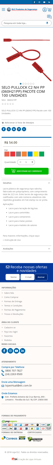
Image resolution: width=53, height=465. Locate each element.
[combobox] (26, 23)
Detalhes (7, 183)
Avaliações (8, 248)
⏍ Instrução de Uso (12, 240)
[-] (20, 162)
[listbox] (26, 154)
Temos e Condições (13, 305)
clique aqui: (34, 235)
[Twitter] (9, 129)
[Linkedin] (49, 2)
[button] (20, 83)
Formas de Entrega (13, 301)
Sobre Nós (9, 293)
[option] (6, 154)
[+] (32, 162)
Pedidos (8, 340)
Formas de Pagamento (14, 309)
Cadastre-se (10, 327)
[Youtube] (44, 2)
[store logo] (22, 9)
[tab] (26, 183)
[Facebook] (34, 2)
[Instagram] (39, 2)
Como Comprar (11, 297)
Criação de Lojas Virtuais (29, 459)
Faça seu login (11, 331)
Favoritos (8, 336)
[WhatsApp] (24, 129)
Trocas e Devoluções (13, 314)
